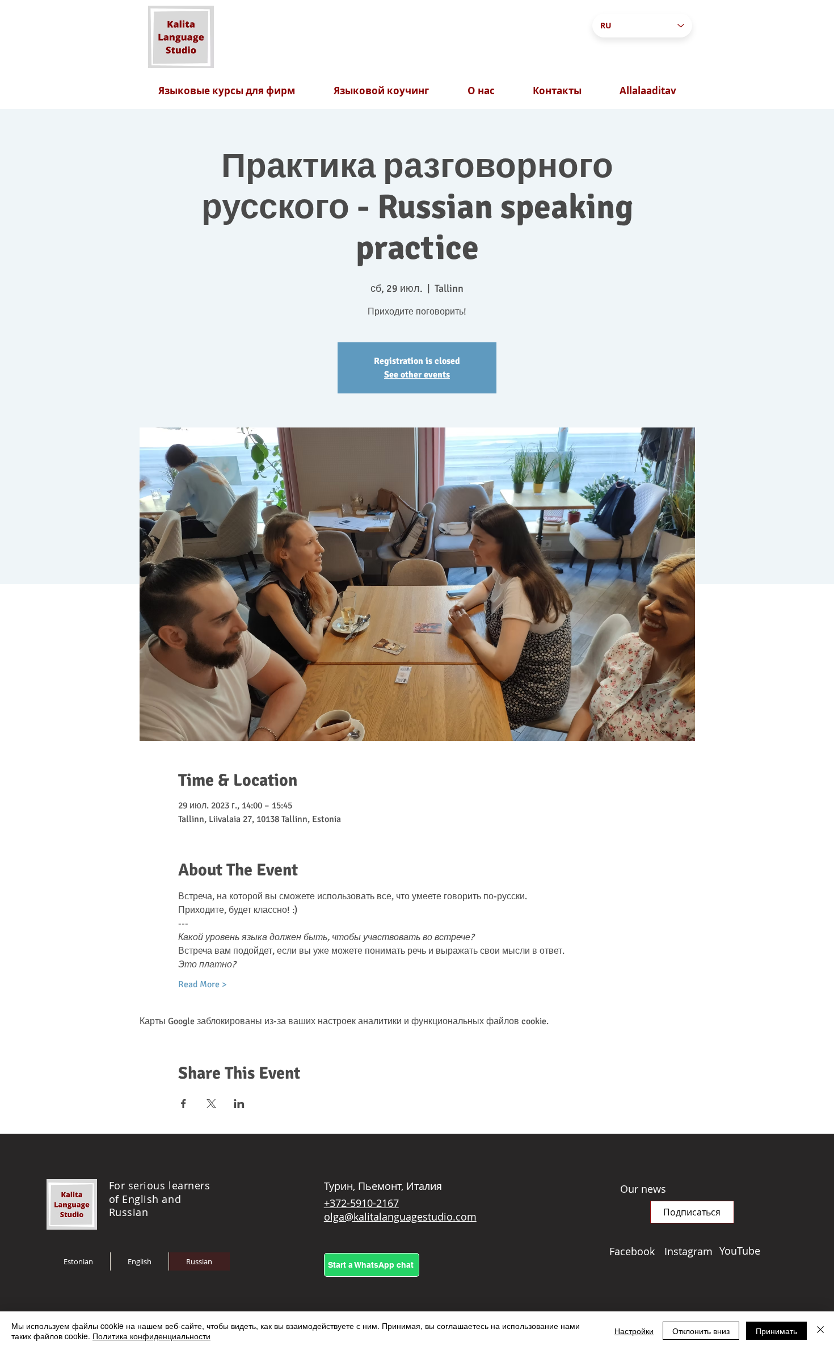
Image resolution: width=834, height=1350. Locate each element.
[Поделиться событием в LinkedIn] (239, 1103)
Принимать (776, 1330)
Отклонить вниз (701, 1330)
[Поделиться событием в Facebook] (183, 1103)
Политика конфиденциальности (151, 1335)
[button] (692, 1212)
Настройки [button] (634, 1330)
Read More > (202, 984)
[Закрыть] (820, 1330)
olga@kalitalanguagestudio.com (400, 1216)
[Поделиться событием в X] (211, 1103)
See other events (417, 374)
